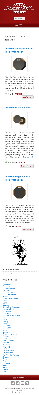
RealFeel (6, 344)
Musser (5, 332)
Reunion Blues (8, 350)
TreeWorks (7, 363)
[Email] (27, 383)
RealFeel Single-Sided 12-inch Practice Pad (18, 178)
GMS (5, 300)
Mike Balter (7, 328)
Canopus (6, 286)
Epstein (6, 296)
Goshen (6, 305)
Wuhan (5, 369)
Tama (5, 359)
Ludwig (5, 321)
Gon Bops (6, 303)
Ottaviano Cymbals (10, 334)
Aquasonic (7, 284)
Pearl (5, 338)
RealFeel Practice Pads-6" (18, 107)
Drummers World (9, 294)
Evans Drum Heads (10, 298)
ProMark (6, 342)
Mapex (5, 323)
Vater (5, 365)
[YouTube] (22, 383)
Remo (5, 348)
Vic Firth (6, 367)
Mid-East (6, 325)
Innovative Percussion (11, 315)
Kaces (5, 319)
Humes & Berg (8, 309)
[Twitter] (18, 383)
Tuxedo (8, 313)
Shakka (6, 357)
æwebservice (19, 390)
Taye (4, 361)
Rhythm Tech (8, 352)
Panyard (6, 336)
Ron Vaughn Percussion (12, 355)
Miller (5, 330)
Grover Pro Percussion (11, 307)
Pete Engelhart (8, 340)
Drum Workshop (9, 292)
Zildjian (5, 371)
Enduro (8, 311)
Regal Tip (6, 346)
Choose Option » (26, 166)
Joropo (5, 317)
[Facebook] (13, 383)
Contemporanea (9, 288)
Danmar (6, 290)
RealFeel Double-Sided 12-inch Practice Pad (19, 50)
